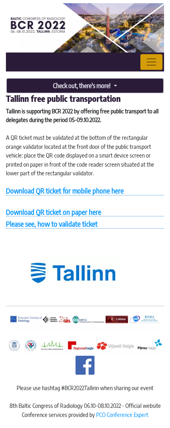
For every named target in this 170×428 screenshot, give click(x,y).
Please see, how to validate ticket (52, 223)
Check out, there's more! (82, 86)
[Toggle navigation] (151, 62)
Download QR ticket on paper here (53, 211)
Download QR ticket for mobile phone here (65, 190)
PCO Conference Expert (122, 414)
